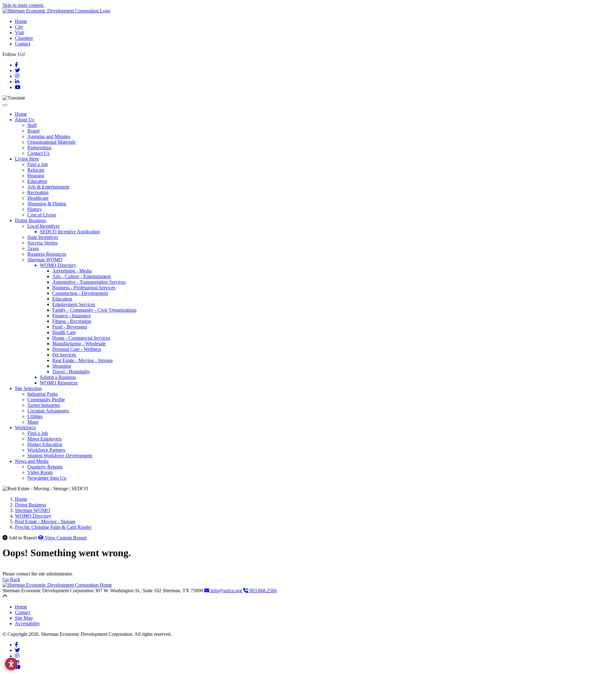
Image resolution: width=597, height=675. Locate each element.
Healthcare (38, 198)
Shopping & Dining (46, 203)
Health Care (64, 332)
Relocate (35, 170)
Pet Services (64, 354)
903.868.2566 (262, 590)
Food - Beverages (69, 326)
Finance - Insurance (71, 315)
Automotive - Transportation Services (89, 282)
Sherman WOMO (44, 259)
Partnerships (39, 147)
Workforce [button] (25, 427)
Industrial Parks (42, 394)
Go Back (11, 579)
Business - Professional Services (83, 287)
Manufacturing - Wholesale (79, 343)
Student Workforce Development (59, 455)
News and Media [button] (32, 461)
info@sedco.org (226, 590)
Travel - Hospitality (71, 371)
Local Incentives (43, 226)
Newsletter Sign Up (46, 478)
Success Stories (42, 242)
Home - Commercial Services (81, 338)
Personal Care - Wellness (76, 349)
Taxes (33, 248)
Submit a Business (58, 377)
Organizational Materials (51, 142)
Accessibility (27, 623)
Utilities (35, 416)
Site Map (24, 618)
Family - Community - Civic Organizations (94, 310)
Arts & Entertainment (48, 186)
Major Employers (44, 438)
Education (37, 181)
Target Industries (43, 405)
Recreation (38, 192)
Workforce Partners (46, 450)
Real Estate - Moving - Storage (82, 360)
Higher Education (44, 444)
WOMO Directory (58, 265)
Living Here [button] (27, 158)
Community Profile (46, 399)
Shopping (61, 366)
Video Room (40, 472)
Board (33, 130)
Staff (32, 125)
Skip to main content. (23, 5)
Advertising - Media (72, 270)
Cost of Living (41, 214)
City (19, 27)
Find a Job (37, 164)
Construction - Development (80, 293)
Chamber (24, 38)
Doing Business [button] (30, 220)
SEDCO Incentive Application (70, 231)
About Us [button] (24, 119)
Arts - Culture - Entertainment (81, 276)
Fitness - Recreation (71, 321)
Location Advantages (48, 410)
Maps (32, 422)
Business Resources (46, 254)
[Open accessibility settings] (11, 664)
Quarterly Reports (44, 466)
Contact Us (38, 153)
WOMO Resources (59, 382)
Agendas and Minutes (48, 136)
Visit (19, 32)
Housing (35, 175)
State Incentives (42, 237)
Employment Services (73, 304)
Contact (22, 43)
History (34, 209)
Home (21, 21)
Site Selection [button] (28, 388)
